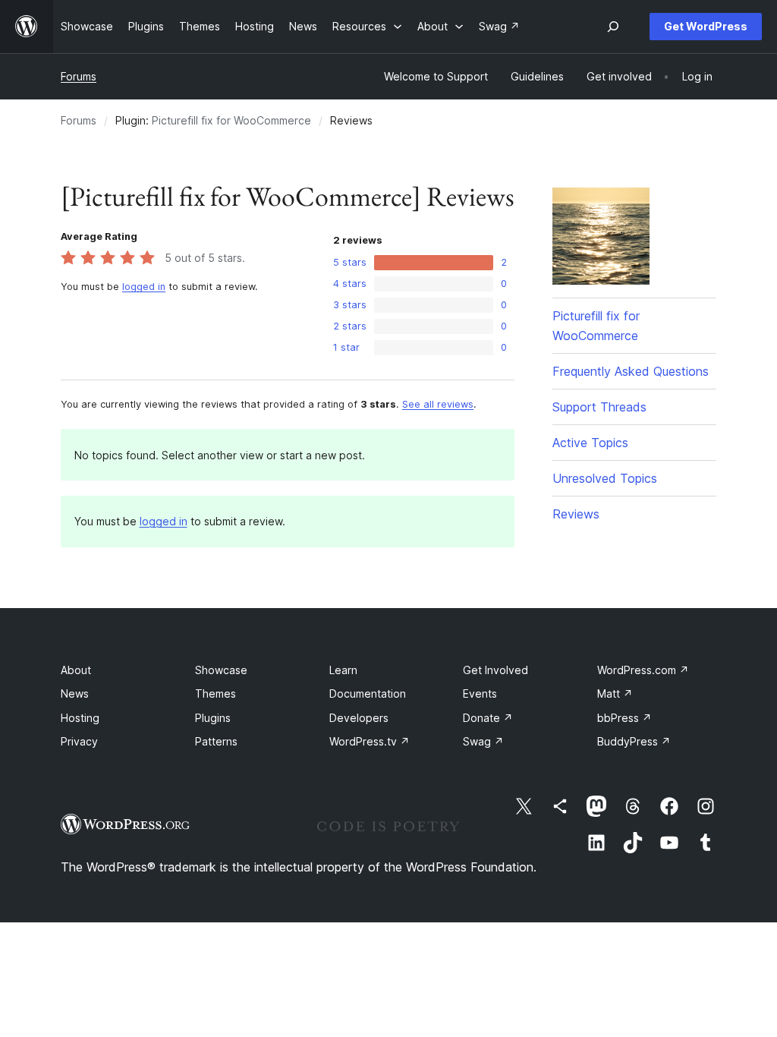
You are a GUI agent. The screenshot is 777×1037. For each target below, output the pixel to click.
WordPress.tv (369, 741)
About (76, 669)
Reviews (575, 514)
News (75, 693)
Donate (488, 717)
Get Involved (495, 669)
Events (480, 693)
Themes (215, 693)
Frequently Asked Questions (630, 371)
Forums (78, 76)
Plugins (213, 717)
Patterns (216, 741)
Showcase (221, 669)
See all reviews (437, 404)
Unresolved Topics (604, 478)
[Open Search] (613, 26)
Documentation (367, 693)
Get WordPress (705, 26)
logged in (143, 286)
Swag (483, 741)
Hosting (80, 717)
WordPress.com (643, 669)
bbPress (624, 717)
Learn (343, 669)
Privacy (79, 741)
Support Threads (599, 406)
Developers (358, 717)
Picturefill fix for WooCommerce (231, 120)
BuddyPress (634, 741)
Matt (615, 693)
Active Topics (590, 442)
